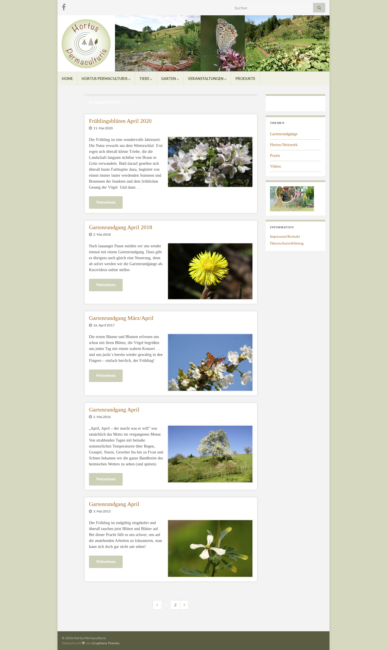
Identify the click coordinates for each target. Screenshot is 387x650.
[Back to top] (374, 637)
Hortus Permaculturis (105, 78)
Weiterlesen (106, 202)
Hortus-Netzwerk (283, 145)
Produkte (245, 78)
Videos (275, 166)
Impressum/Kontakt (285, 236)
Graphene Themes (105, 643)
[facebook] (64, 6)
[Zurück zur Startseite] (193, 43)
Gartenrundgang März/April (121, 318)
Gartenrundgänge (283, 134)
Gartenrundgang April (114, 409)
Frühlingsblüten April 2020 (120, 121)
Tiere (144, 78)
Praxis (275, 155)
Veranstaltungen (206, 78)
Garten (169, 78)
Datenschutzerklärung (287, 243)
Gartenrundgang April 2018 (120, 227)
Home (67, 78)
